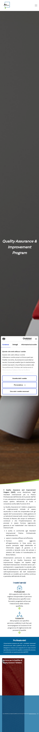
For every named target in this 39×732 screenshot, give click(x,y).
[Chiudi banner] (36, 339)
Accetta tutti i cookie (19, 378)
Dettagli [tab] (15, 344)
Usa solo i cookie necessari (19, 391)
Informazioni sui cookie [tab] (29, 344)
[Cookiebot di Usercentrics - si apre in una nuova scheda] (24, 339)
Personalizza (18, 385)
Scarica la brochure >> (32, 713)
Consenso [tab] (5, 344)
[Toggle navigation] (36, 5)
